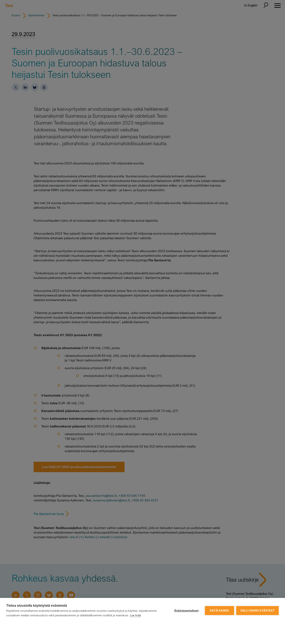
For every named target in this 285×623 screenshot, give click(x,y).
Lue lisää (135, 615)
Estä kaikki (219, 610)
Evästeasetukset (186, 610)
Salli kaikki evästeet (257, 610)
